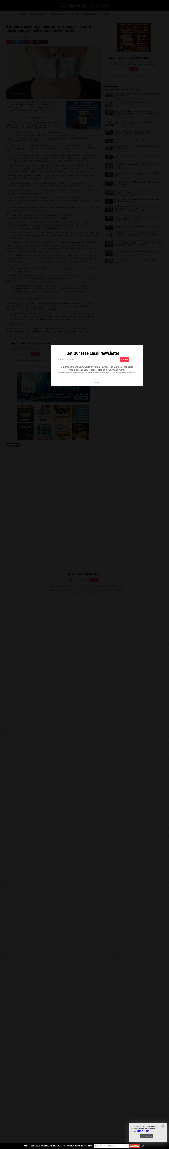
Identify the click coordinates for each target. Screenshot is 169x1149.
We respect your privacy (85, 372)
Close (97, 383)
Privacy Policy (143, 1131)
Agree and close (146, 1136)
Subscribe (134, 1146)
